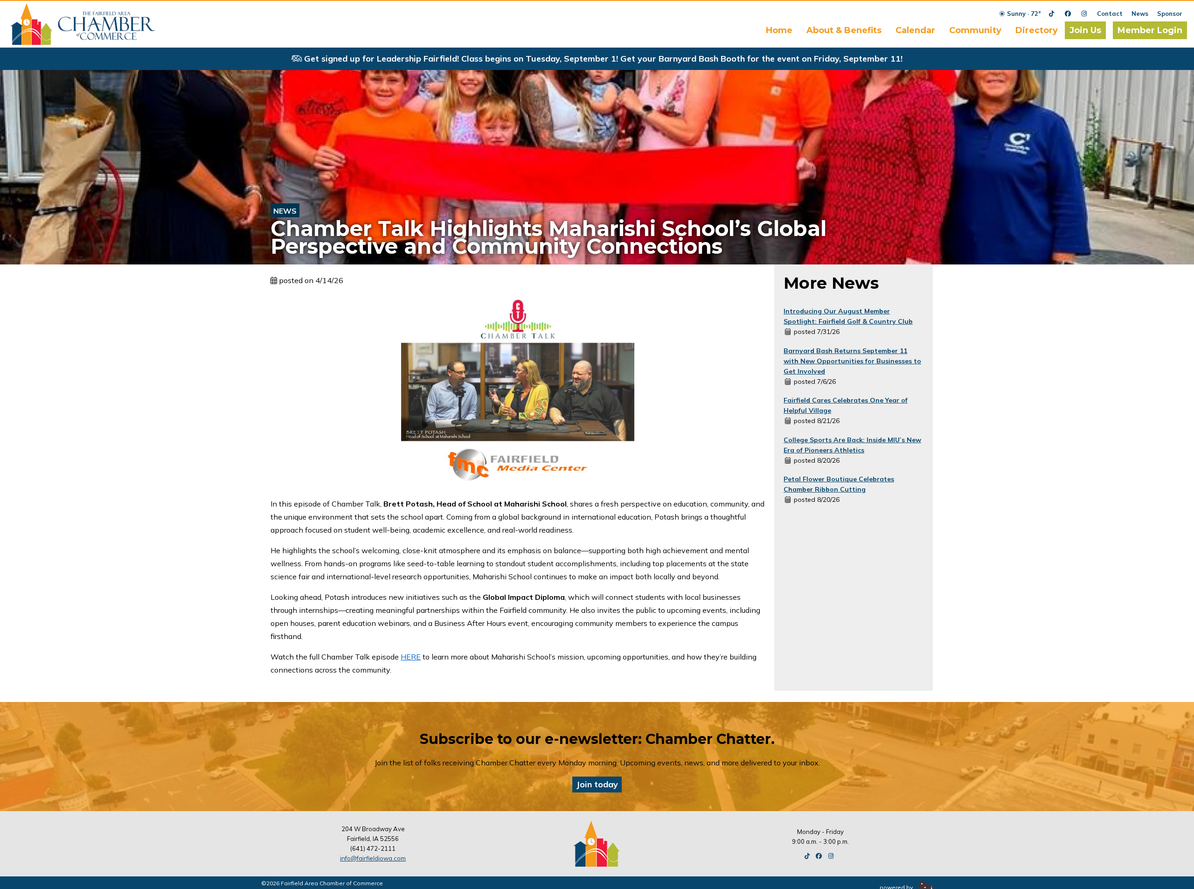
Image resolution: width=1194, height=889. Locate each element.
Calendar (915, 30)
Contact (1110, 13)
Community (975, 30)
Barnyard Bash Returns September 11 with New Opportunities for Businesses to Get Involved (852, 361)
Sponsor (1169, 13)
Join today (597, 784)
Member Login (1150, 30)
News (1140, 13)
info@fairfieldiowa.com (373, 858)
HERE (411, 656)
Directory (1036, 30)
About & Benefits (844, 30)
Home (779, 30)
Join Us (1085, 30)
